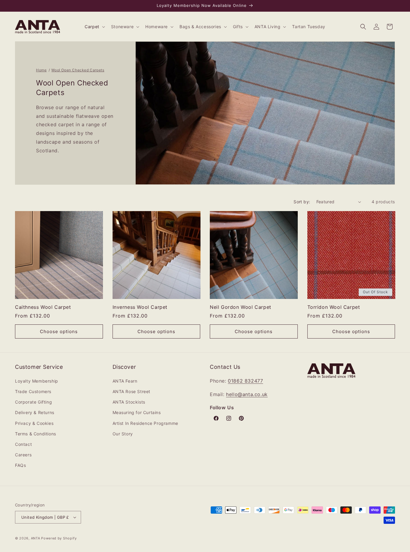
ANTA (35, 538)
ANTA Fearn (125, 380)
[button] (94, 26)
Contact (23, 444)
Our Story (123, 433)
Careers (23, 454)
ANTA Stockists (129, 401)
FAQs (20, 465)
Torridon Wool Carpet (333, 307)
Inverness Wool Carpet (140, 307)
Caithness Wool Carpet (43, 307)
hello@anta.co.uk (247, 394)
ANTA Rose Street (132, 391)
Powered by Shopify (59, 538)
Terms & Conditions (35, 433)
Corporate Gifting (33, 401)
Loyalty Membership (36, 380)
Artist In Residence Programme (145, 423)
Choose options (59, 331)
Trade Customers (33, 391)
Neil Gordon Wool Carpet (240, 307)
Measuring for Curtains (137, 412)
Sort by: (302, 201)
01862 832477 (245, 381)
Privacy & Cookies (34, 423)
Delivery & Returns (34, 412)
